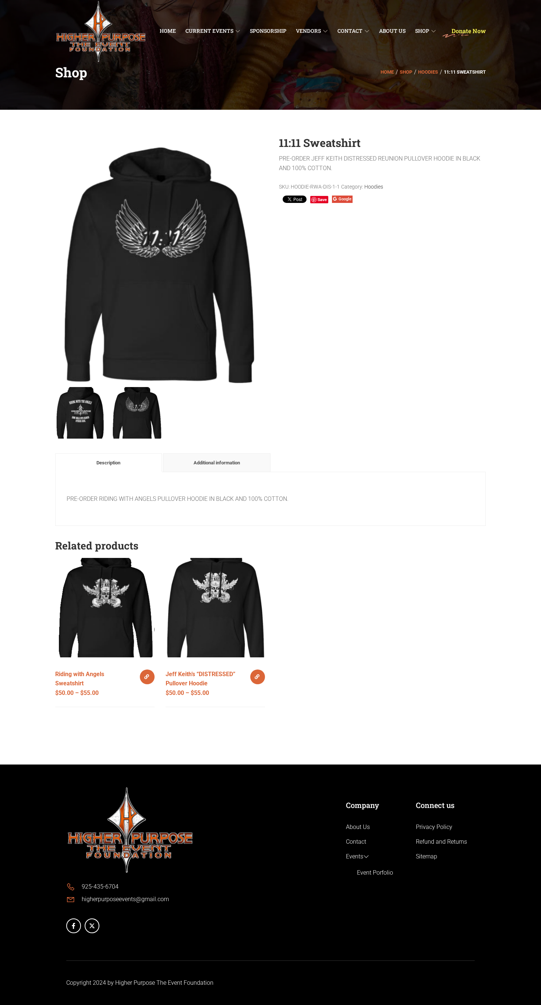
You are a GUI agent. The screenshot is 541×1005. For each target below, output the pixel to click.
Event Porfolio (375, 872)
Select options (147, 677)
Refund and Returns (441, 841)
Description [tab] (108, 462)
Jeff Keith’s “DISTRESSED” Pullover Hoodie (201, 679)
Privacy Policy (434, 826)
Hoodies (428, 72)
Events (354, 856)
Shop (406, 72)
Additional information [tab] (217, 462)
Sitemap (426, 856)
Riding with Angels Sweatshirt (79, 679)
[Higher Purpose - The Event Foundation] (101, 30)
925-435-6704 (100, 886)
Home (387, 72)
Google (345, 199)
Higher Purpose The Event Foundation (164, 982)
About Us (358, 826)
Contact (356, 841)
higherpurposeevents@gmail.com (125, 899)
